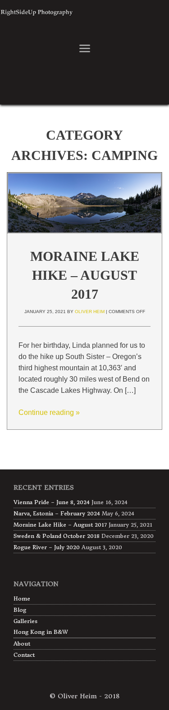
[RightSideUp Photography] (84, 20)
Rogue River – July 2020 (47, 547)
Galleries (25, 621)
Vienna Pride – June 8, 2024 (52, 502)
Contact (24, 654)
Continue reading (49, 412)
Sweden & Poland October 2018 (57, 535)
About (22, 643)
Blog (20, 609)
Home (22, 598)
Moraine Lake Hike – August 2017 (84, 275)
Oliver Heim (90, 311)
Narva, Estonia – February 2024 (57, 513)
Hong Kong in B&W (41, 631)
